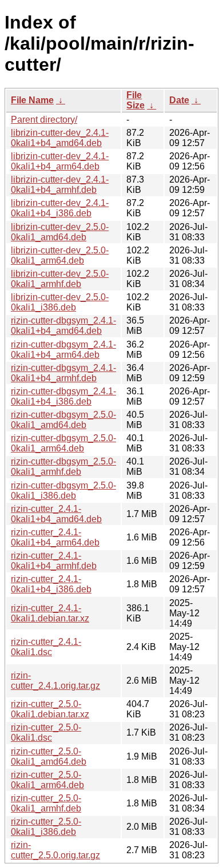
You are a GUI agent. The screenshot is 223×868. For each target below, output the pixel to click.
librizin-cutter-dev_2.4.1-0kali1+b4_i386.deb (60, 208)
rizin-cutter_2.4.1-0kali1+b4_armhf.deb (54, 561)
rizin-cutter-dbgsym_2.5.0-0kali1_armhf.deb (63, 467)
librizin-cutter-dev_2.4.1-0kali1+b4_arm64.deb (60, 161)
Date (179, 100)
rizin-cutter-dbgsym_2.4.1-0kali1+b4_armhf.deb (63, 373)
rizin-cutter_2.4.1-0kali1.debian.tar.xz (50, 613)
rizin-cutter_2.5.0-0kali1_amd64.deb (48, 756)
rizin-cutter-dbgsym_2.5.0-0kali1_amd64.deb (63, 420)
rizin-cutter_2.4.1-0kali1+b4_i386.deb (51, 584)
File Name (32, 100)
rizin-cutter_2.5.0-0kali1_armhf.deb (46, 803)
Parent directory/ (44, 119)
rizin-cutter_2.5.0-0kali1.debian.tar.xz (50, 709)
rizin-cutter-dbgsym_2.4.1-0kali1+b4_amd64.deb (63, 326)
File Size (135, 100)
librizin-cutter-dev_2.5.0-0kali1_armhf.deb (60, 279)
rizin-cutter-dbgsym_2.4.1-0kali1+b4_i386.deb (63, 396)
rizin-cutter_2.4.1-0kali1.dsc (46, 647)
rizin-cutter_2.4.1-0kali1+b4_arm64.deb (55, 537)
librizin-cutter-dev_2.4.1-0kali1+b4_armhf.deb (60, 185)
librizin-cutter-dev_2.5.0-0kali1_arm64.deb (60, 255)
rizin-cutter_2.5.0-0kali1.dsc (46, 732)
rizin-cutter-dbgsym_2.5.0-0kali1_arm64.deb (63, 443)
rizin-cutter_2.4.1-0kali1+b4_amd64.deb (56, 514)
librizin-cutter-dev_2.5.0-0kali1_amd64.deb (60, 232)
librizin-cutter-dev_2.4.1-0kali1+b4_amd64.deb (60, 138)
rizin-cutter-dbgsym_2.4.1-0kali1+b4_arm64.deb (63, 350)
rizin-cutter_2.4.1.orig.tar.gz (55, 681)
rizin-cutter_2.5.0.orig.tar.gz (55, 850)
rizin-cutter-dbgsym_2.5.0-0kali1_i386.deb (63, 490)
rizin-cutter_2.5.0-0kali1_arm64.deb (47, 780)
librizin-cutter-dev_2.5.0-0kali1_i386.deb (60, 302)
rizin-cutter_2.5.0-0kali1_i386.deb (46, 827)
